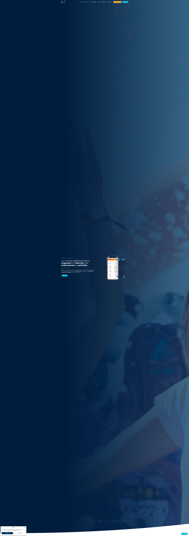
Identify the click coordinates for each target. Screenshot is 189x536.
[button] (24, 527)
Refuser (19, 533)
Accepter (7, 533)
